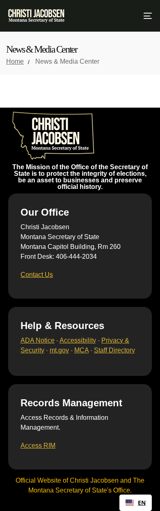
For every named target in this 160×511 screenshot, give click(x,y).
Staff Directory (114, 350)
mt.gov (59, 350)
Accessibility (77, 340)
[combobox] (135, 503)
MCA (81, 350)
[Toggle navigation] (128, 16)
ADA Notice (38, 340)
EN (142, 502)
